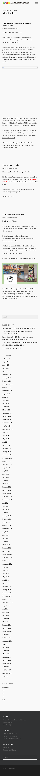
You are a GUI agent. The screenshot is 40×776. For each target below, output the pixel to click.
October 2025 (6, 387)
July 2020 (5, 570)
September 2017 (7, 673)
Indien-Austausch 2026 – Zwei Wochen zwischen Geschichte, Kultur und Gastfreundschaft (17, 338)
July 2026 (5, 362)
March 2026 (6, 371)
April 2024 (5, 442)
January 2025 (6, 416)
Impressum (6, 747)
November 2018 (7, 634)
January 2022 (6, 516)
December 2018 (7, 631)
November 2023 (7, 458)
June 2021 (5, 535)
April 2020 (5, 580)
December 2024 (7, 419)
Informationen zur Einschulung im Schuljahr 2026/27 (18, 328)
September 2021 (7, 529)
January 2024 (6, 451)
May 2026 (5, 368)
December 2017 (7, 663)
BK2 (3, 693)
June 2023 (5, 474)
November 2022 (7, 496)
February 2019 (6, 625)
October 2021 (6, 525)
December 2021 (7, 519)
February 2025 (6, 413)
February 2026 (6, 374)
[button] (36, 3)
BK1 (3, 690)
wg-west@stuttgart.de (14, 738)
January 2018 (6, 660)
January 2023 (6, 490)
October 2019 (6, 599)
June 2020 (5, 573)
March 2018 (6, 654)
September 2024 (7, 429)
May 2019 (5, 615)
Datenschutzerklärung (9, 750)
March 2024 (6, 445)
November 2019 (7, 596)
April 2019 (5, 618)
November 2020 (7, 557)
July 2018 (5, 644)
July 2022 (5, 503)
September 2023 (7, 464)
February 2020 (6, 586)
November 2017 (7, 667)
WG (18, 28)
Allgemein (14, 28)
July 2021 (5, 532)
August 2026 (6, 358)
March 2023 (6, 484)
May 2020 (5, 577)
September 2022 (7, 500)
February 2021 (6, 548)
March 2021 (6, 545)
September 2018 (7, 641)
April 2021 (5, 541)
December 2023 (7, 455)
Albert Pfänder (7, 28)
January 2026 (6, 378)
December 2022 (7, 493)
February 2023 (6, 487)
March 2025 (6, 410)
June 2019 (5, 612)
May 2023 (5, 477)
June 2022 (5, 506)
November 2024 (7, 423)
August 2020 (6, 567)
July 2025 (5, 397)
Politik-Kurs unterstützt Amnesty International (16, 24)
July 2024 (5, 432)
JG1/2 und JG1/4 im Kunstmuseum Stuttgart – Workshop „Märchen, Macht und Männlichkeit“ (19, 344)
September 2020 (7, 564)
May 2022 (5, 509)
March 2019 (6, 622)
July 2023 (5, 471)
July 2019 (5, 609)
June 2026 (5, 365)
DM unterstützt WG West (13, 214)
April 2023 (5, 480)
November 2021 (7, 522)
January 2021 (6, 551)
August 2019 (6, 606)
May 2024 (5, 439)
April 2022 (5, 512)
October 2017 (6, 670)
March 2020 (6, 583)
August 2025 (6, 394)
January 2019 (6, 628)
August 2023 (6, 468)
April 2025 (5, 407)
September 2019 (7, 602)
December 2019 (7, 593)
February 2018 (6, 657)
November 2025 (7, 384)
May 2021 (5, 538)
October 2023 (6, 461)
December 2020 (7, 554)
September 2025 (7, 391)
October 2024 (6, 426)
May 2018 (5, 647)
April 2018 (5, 650)
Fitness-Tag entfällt (10, 165)
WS (3, 700)
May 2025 (5, 403)
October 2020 (6, 561)
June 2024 (5, 435)
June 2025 (5, 400)
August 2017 (6, 676)
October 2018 (6, 638)
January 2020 (6, 590)
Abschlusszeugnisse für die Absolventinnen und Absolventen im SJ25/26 (17, 333)
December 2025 (7, 381)
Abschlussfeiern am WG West (11, 348)
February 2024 (6, 448)
